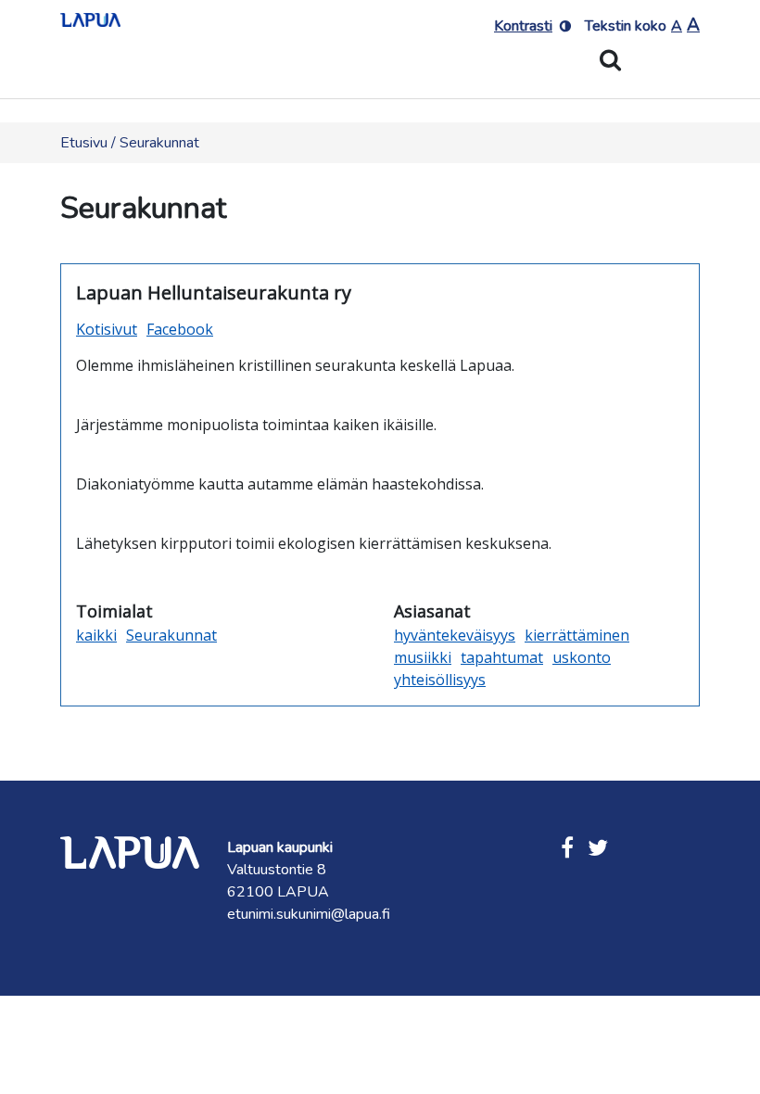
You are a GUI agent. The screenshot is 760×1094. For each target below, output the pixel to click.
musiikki (422, 657)
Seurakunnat (171, 635)
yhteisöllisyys (440, 679)
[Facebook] (567, 849)
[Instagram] (598, 849)
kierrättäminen (577, 635)
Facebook (179, 329)
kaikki (96, 635)
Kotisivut (106, 329)
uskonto (581, 657)
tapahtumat (502, 657)
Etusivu (84, 143)
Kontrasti (523, 26)
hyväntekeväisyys (454, 635)
